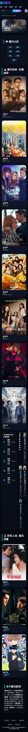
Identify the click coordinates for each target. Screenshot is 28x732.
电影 (6, 7)
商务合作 (10, 724)
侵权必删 (21, 720)
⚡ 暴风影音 (17, 10)
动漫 (20, 7)
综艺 (16, 7)
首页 (1, 7)
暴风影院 (4, 15)
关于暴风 (6, 720)
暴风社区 (17, 724)
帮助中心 (14, 720)
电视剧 (11, 7)
